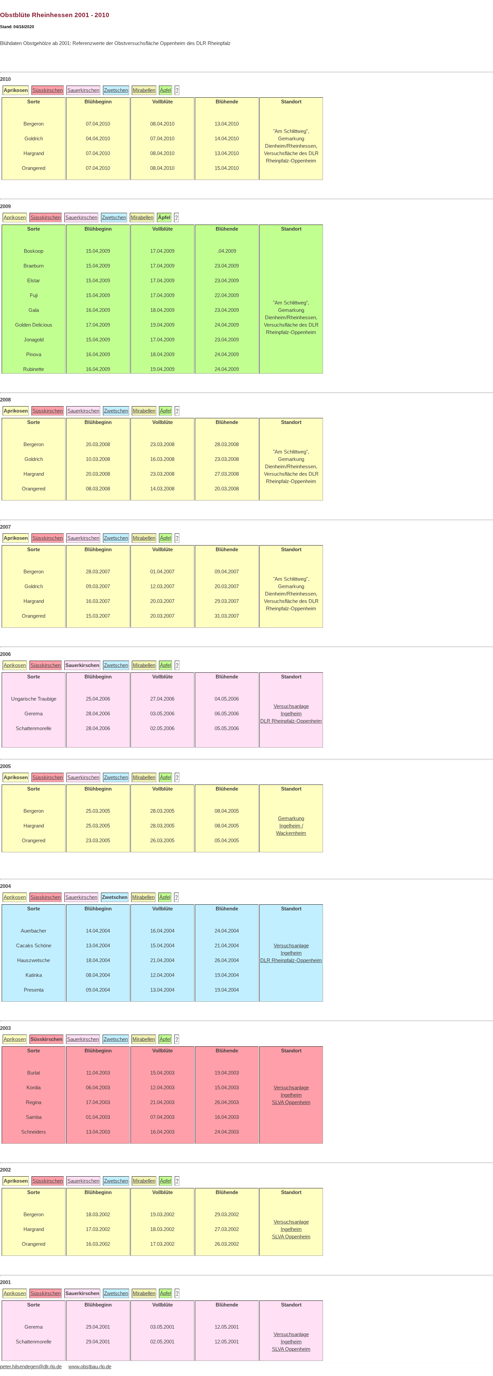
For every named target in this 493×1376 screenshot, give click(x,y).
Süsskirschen (48, 90)
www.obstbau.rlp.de (89, 1366)
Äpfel (165, 90)
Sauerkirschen (83, 90)
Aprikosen (15, 217)
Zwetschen (116, 90)
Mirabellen (144, 90)
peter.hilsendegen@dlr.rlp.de (31, 1366)
